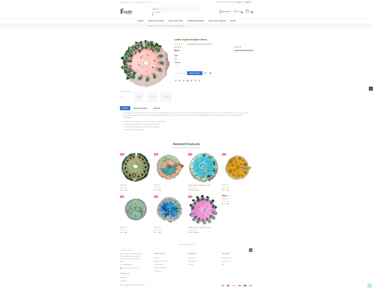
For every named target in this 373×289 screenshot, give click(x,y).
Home (150, 26)
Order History (192, 261)
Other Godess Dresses (195, 21)
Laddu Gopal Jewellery (217, 21)
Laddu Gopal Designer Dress (199, 185)
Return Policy (226, 261)
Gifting (233, 21)
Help (236, 2)
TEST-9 (157, 185)
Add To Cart (195, 73)
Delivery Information (160, 261)
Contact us (157, 271)
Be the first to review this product (200, 44)
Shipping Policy (227, 258)
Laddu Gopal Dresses (156, 21)
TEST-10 (225, 185)
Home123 (140, 21)
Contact (231, 2)
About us (157, 258)
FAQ (223, 264)
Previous (121, 96)
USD (239, 2)
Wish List (190, 264)
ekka (127, 285)
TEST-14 (123, 227)
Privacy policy (158, 264)
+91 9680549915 (127, 265)
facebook (123, 278)
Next (170, 96)
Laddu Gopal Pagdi (175, 21)
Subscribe (251, 250)
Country (247, 2)
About (226, 2)
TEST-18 (123, 185)
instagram (123, 281)
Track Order (220, 2)
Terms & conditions (160, 268)
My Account (192, 258)
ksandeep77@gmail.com (130, 268)
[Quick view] (210, 73)
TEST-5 (157, 227)
